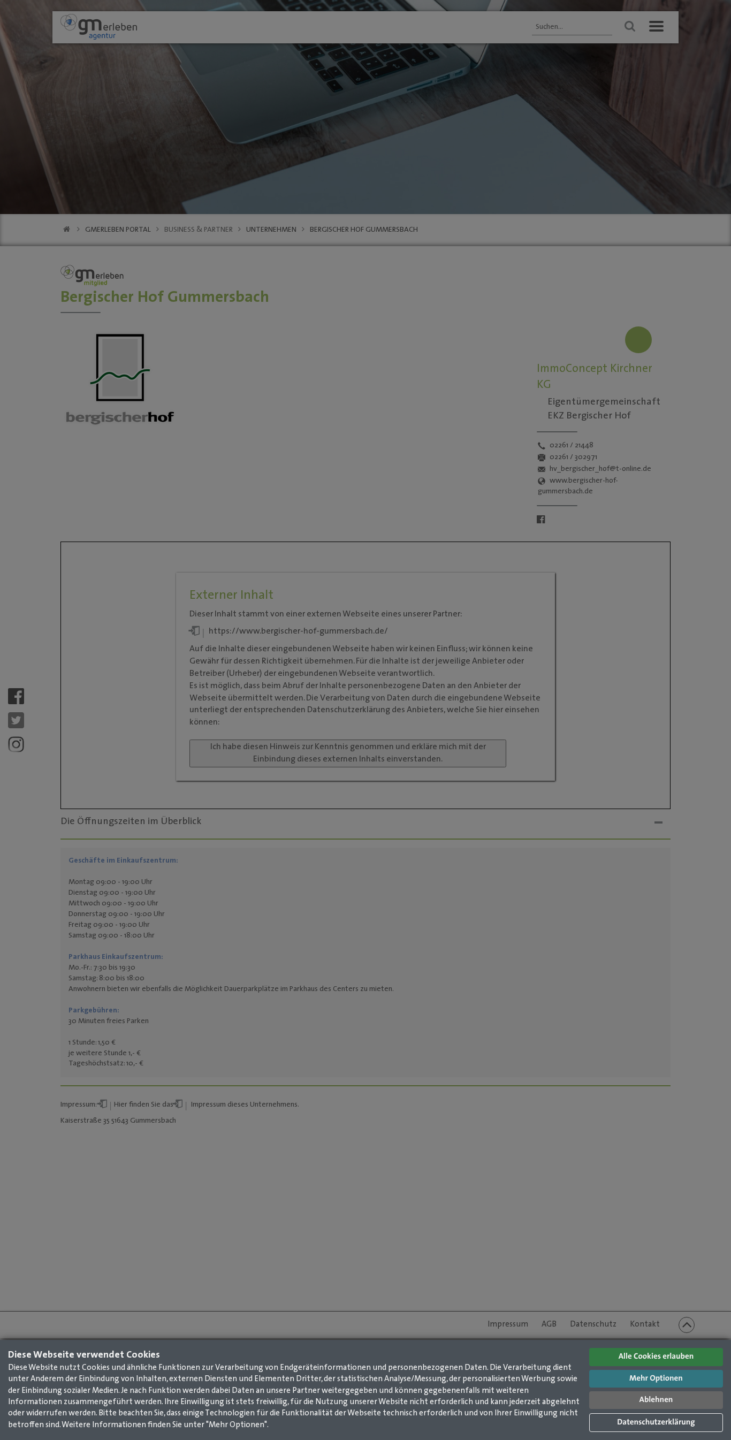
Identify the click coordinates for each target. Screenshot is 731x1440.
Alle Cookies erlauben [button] (656, 1357)
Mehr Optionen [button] (656, 1379)
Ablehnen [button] (656, 1400)
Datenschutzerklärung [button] (656, 1423)
